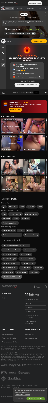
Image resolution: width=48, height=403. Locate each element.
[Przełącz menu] (2, 3)
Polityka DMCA (29, 307)
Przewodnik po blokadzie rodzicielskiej (33, 316)
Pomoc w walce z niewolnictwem (30, 322)
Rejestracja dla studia (9, 338)
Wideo (21, 8)
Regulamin (28, 303)
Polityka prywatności (31, 299)
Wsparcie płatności (31, 338)
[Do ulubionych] (3, 41)
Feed (39, 8)
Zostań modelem (7, 334)
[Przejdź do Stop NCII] (14, 378)
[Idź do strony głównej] (14, 3)
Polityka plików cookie (22, 395)
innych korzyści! (29, 81)
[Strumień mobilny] (4, 207)
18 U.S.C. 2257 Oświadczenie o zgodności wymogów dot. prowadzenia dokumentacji (20, 386)
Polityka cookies (30, 311)
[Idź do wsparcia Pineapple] (3, 378)
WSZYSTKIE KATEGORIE (12, 277)
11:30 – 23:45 (32, 29)
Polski (38, 287)
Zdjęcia (31, 8)
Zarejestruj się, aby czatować (27, 85)
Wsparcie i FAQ (29, 334)
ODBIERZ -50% (15, 110)
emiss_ (14, 199)
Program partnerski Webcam (11, 342)
